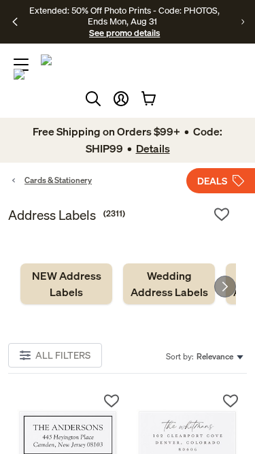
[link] (66, 283)
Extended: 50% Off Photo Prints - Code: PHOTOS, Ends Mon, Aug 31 (124, 15)
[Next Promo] (242, 22)
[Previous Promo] (15, 22)
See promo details (124, 33)
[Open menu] (21, 65)
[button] (121, 98)
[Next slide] (225, 286)
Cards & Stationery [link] (58, 180)
